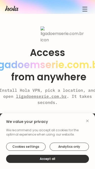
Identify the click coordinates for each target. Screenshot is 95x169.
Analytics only (69, 146)
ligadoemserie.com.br (41, 96)
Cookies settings (25, 146)
